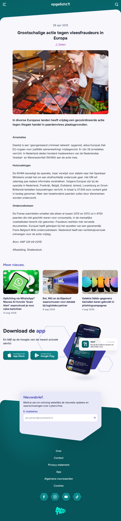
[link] (60, 4)
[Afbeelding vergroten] (103, 56)
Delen (62, 44)
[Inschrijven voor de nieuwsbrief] (94, 418)
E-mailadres (30, 411)
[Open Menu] (4, 4)
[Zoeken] (116, 4)
